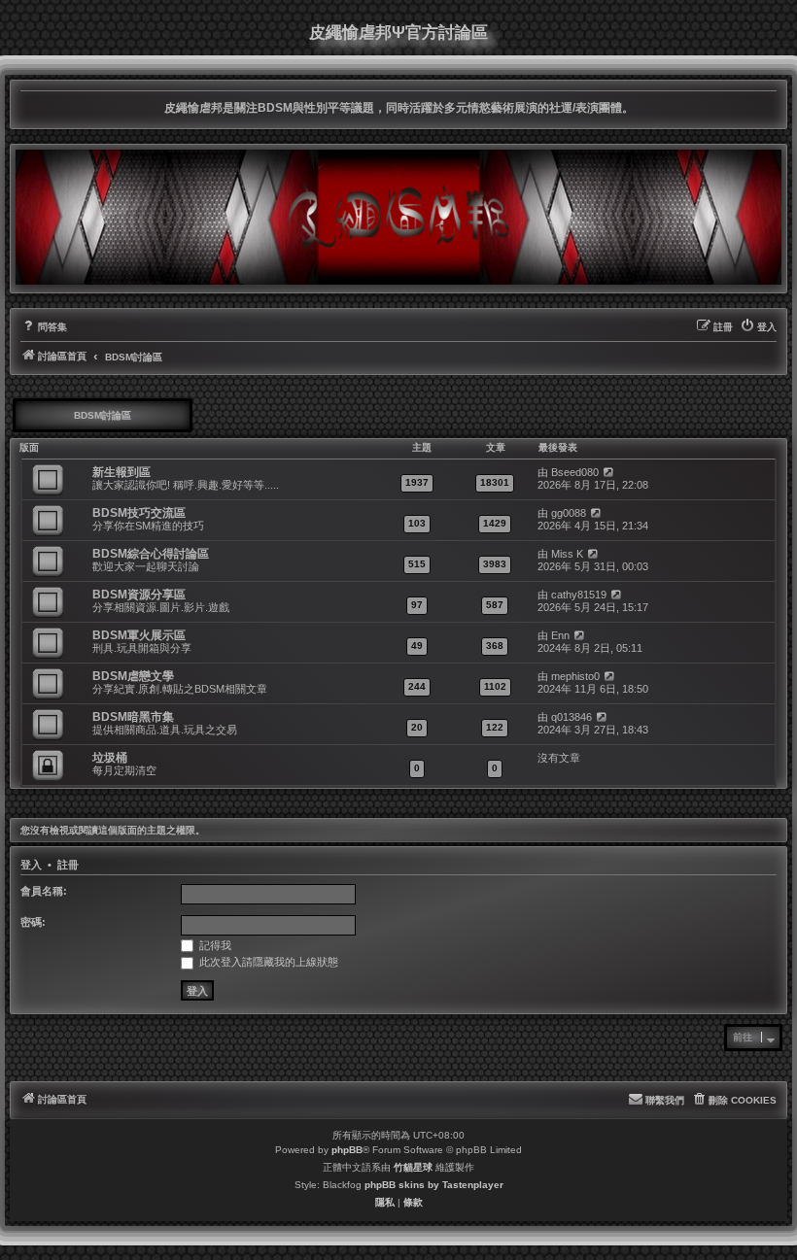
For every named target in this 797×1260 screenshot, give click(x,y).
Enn (560, 635)
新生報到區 (121, 472)
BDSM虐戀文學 (133, 676)
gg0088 (568, 513)
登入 (31, 864)
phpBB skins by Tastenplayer (433, 1184)
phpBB (347, 1149)
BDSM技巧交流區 (139, 513)
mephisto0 (575, 676)
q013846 (571, 717)
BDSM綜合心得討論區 (150, 554)
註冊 (68, 864)
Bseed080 (575, 472)
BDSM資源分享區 (139, 594)
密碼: (33, 922)
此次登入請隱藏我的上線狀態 (267, 962)
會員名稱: (43, 891)
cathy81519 (578, 594)
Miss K (567, 554)
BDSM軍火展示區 (139, 635)
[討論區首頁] (398, 217)
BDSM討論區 (102, 415)
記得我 (213, 945)
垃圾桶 (109, 758)
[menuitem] (43, 327)
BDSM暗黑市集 (133, 717)
